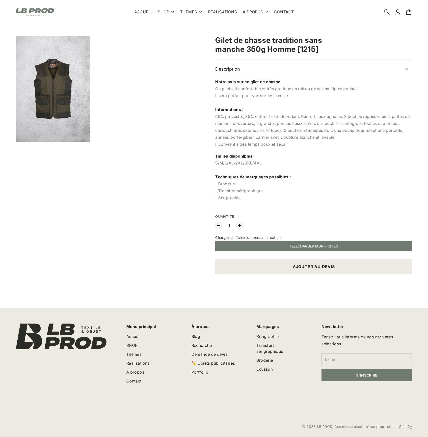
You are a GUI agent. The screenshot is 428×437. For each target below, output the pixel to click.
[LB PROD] (35, 12)
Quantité (224, 216)
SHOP (163, 12)
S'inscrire (366, 375)
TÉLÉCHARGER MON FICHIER (314, 246)
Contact (134, 381)
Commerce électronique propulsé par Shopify (373, 426)
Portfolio (200, 372)
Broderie (264, 360)
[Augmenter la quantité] (239, 225)
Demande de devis (209, 354)
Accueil (133, 336)
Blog (195, 336)
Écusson (264, 369)
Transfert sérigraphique (269, 348)
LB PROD (324, 426)
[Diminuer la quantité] (218, 225)
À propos (253, 12)
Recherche (201, 345)
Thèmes (188, 12)
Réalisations (138, 363)
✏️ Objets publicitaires (213, 363)
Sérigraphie (267, 336)
